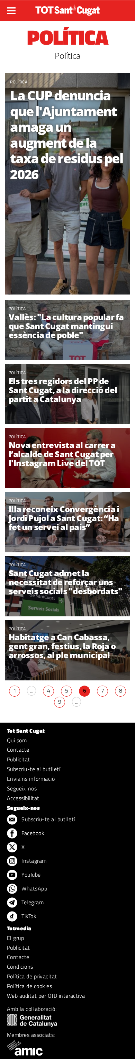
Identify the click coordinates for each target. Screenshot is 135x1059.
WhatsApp (33, 888)
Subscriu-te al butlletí (33, 769)
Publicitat (18, 759)
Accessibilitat (23, 798)
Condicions (20, 966)
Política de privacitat (32, 976)
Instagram (33, 861)
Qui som (17, 740)
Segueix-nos (22, 788)
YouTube (30, 874)
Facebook (32, 833)
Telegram (32, 902)
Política (18, 82)
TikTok (28, 916)
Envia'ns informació (31, 779)
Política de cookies (29, 986)
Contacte (18, 749)
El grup (15, 938)
